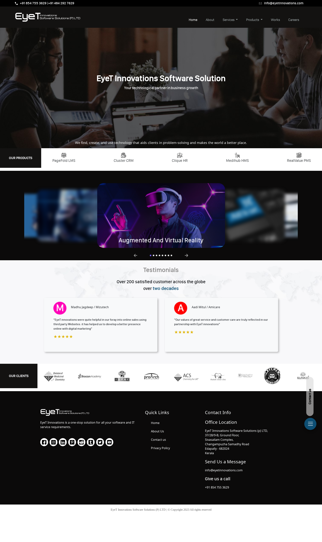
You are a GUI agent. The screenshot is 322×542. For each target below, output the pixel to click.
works (275, 20)
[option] (100, 325)
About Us (157, 431)
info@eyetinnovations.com (283, 3)
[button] (150, 255)
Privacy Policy (160, 448)
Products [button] (253, 20)
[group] (88, 215)
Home (193, 20)
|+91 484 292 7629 (60, 3)
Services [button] (229, 20)
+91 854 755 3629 (33, 3)
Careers (293, 20)
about (210, 20)
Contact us (158, 440)
